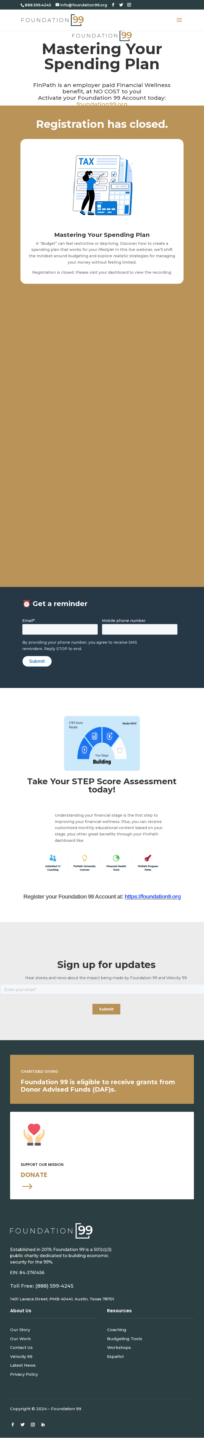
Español (115, 1356)
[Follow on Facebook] (12, 1425)
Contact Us (21, 1347)
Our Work (20, 1338)
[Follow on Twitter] (23, 1425)
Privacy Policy (24, 1374)
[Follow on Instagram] (33, 1425)
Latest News (23, 1365)
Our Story (20, 1329)
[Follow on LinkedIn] (43, 1425)
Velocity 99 (21, 1356)
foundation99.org (102, 104)
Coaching (116, 1329)
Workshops (119, 1347)
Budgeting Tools (124, 1338)
